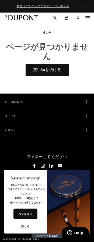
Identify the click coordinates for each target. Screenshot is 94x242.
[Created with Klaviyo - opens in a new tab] (47, 235)
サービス (10, 116)
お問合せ (10, 130)
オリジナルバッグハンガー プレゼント (43, 6)
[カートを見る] (66, 18)
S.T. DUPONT (14, 102)
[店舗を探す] (78, 18)
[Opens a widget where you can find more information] (75, 233)
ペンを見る (25, 214)
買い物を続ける (47, 70)
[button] (55, 18)
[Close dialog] (85, 175)
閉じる (25, 226)
